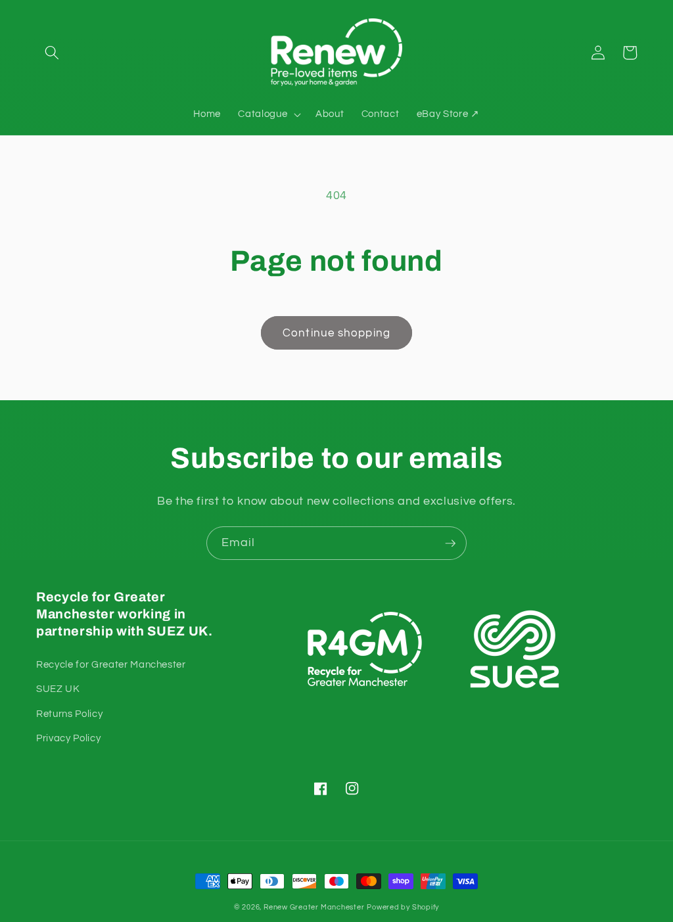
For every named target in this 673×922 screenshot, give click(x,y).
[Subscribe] (450, 543)
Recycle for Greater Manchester (111, 664)
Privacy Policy (68, 738)
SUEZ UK (58, 688)
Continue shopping (336, 332)
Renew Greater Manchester (314, 907)
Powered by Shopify (403, 907)
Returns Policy (69, 713)
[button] (52, 52)
